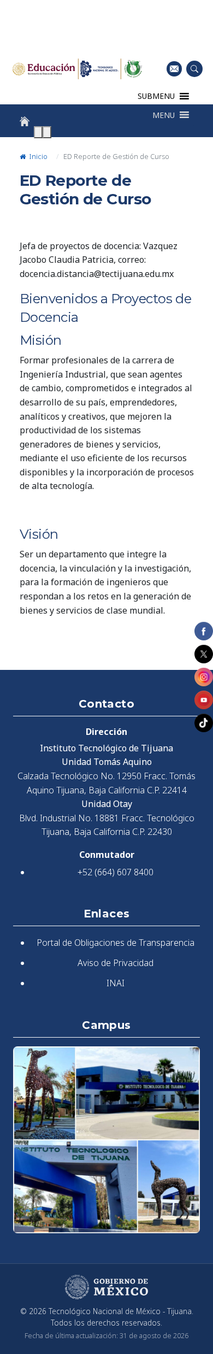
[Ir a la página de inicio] (24, 121)
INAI (115, 983)
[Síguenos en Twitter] (203, 654)
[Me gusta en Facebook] (203, 631)
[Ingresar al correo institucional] (174, 68)
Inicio (37, 156)
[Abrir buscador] (194, 69)
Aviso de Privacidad (115, 963)
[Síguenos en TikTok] (203, 723)
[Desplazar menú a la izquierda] (38, 132)
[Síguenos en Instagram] (203, 677)
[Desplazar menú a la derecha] (47, 132)
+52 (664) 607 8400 (115, 872)
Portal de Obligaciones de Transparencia (115, 943)
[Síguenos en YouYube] (203, 700)
